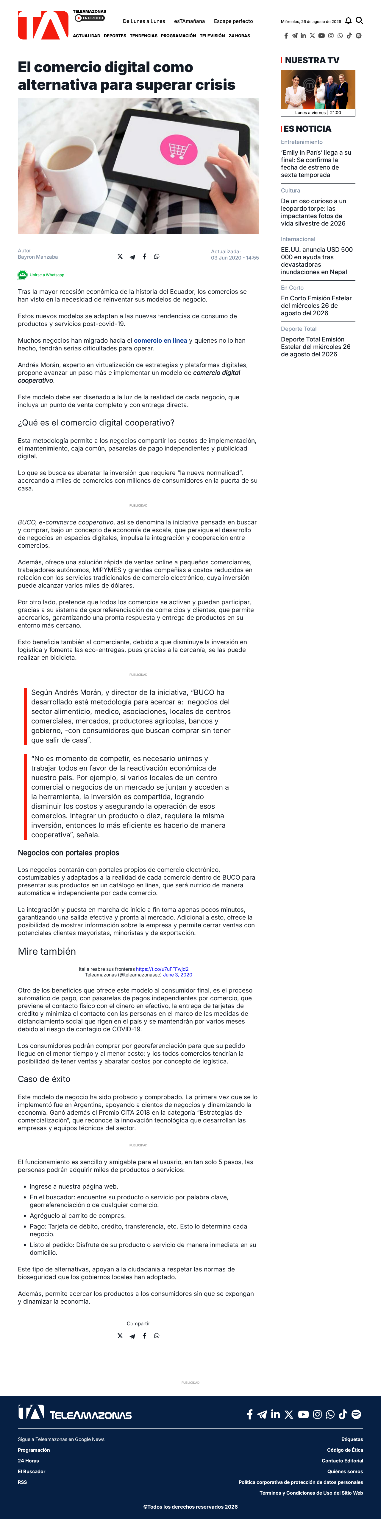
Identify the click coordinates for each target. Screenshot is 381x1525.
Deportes (115, 35)
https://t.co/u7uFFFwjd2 (162, 969)
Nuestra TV (312, 60)
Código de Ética (345, 1450)
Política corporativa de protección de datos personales (301, 1482)
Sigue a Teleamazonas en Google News (61, 1439)
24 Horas (239, 35)
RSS (22, 1482)
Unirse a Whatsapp (47, 274)
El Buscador (31, 1471)
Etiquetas (352, 1439)
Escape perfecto (233, 21)
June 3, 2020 (177, 975)
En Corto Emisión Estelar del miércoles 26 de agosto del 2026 (316, 305)
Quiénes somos (345, 1471)
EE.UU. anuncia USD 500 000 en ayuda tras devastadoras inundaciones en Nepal (317, 261)
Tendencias (143, 35)
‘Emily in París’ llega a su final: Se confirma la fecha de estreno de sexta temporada (316, 163)
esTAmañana (189, 21)
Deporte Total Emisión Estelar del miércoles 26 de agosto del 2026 (316, 347)
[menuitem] (86, 35)
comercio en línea (160, 340)
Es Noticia (308, 129)
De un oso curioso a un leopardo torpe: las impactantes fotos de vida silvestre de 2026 (313, 212)
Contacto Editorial (342, 1461)
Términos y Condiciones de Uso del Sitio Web (311, 1493)
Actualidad (86, 35)
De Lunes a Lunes (144, 21)
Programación (178, 35)
